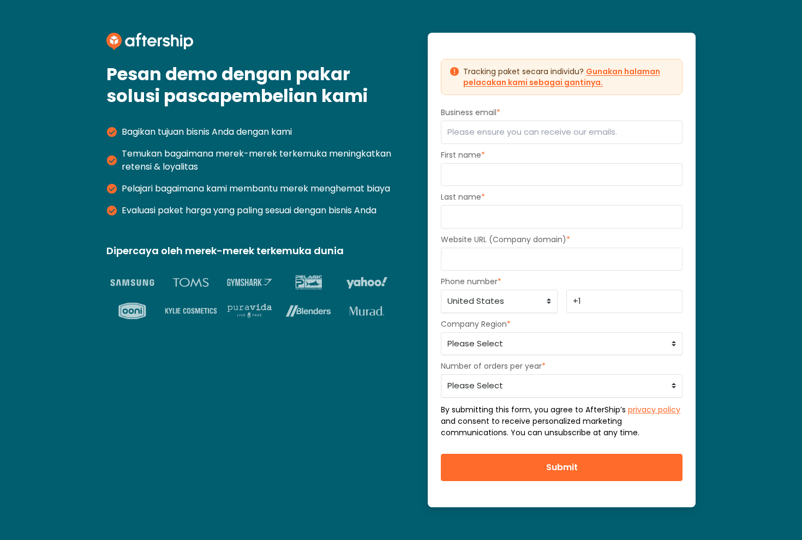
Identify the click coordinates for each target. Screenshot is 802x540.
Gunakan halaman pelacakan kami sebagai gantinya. (561, 77)
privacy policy (654, 409)
